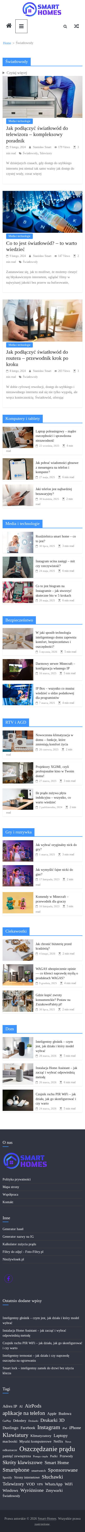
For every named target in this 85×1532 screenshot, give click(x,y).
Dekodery (19, 1420)
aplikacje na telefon (24, 1413)
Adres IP (10, 1406)
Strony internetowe (27, 1477)
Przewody (66, 1456)
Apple (51, 1414)
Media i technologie (19, 121)
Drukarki (33, 1421)
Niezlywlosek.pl (13, 1259)
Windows (10, 1490)
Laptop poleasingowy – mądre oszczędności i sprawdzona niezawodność (56, 436)
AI (21, 1406)
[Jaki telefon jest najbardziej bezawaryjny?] (18, 487)
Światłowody (30, 153)
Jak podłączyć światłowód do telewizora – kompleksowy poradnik (37, 134)
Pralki (54, 1456)
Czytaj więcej (17, 73)
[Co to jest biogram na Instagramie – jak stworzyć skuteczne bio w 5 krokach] (18, 584)
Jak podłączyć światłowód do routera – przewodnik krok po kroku (37, 358)
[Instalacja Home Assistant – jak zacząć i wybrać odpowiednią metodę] (18, 1066)
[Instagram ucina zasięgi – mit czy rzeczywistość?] (18, 559)
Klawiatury (15, 1435)
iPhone (75, 1427)
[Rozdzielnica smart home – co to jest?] (18, 534)
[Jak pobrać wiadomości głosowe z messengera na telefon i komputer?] (18, 460)
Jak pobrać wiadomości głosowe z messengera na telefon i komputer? (57, 467)
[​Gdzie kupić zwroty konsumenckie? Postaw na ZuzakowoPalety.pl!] (18, 993)
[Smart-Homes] (9, 26)
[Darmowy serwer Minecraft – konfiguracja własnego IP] (18, 661)
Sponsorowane (63, 1470)
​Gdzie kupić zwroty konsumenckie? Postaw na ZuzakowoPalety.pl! (53, 999)
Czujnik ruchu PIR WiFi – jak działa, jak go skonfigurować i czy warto (56, 1098)
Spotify (7, 1477)
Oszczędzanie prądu (47, 1449)
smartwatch (38, 1470)
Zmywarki (54, 1490)
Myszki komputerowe (35, 1441)
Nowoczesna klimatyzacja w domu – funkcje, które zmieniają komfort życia (54, 739)
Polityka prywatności (17, 1179)
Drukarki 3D (52, 1420)
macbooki (10, 1441)
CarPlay (7, 1421)
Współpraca (10, 1194)
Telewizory (46, 153)
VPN (40, 1484)
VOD (30, 1484)
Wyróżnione (32, 1490)
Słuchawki (52, 1477)
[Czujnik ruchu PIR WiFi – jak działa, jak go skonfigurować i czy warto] (18, 1092)
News (68, 1441)
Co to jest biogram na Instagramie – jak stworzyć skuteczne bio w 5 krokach (54, 590)
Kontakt (8, 1202)
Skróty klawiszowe (22, 1462)
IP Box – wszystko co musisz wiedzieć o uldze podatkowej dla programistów (55, 693)
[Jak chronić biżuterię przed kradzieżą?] (18, 942)
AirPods (33, 1406)
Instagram (48, 1427)
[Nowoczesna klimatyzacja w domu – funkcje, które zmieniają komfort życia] (18, 733)
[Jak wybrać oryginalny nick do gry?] (18, 843)
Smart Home (57, 1462)
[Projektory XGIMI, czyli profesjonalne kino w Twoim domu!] (18, 764)
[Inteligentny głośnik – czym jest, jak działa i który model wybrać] (18, 1039)
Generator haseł (13, 1229)
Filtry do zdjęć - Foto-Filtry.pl (23, 1252)
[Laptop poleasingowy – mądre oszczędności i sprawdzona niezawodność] (18, 429)
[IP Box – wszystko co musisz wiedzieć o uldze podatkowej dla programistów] (18, 686)
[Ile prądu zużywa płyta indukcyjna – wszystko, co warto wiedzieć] (18, 791)
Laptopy (61, 1435)
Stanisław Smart (42, 147)
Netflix (58, 1441)
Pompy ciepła (40, 1456)
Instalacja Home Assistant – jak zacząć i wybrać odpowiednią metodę (56, 1072)
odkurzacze (10, 1450)
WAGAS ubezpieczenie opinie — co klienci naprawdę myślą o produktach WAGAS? (57, 973)
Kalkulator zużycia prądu (19, 1244)
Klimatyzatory (40, 1436)
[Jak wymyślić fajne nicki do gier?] (18, 867)
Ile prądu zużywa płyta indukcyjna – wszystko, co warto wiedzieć (53, 797)
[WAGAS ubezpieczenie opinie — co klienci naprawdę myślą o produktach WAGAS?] (18, 967)
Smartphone (16, 1470)
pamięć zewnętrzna (17, 1456)
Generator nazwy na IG (18, 1236)
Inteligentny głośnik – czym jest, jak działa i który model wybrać (55, 1046)
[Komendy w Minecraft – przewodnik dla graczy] (18, 894)
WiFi (69, 1484)
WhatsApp (54, 1484)
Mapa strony (11, 1187)
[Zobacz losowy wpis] (76, 26)
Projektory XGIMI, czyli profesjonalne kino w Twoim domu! (55, 771)
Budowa (65, 1414)
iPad (64, 1428)
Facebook (28, 1428)
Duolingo (10, 1428)
